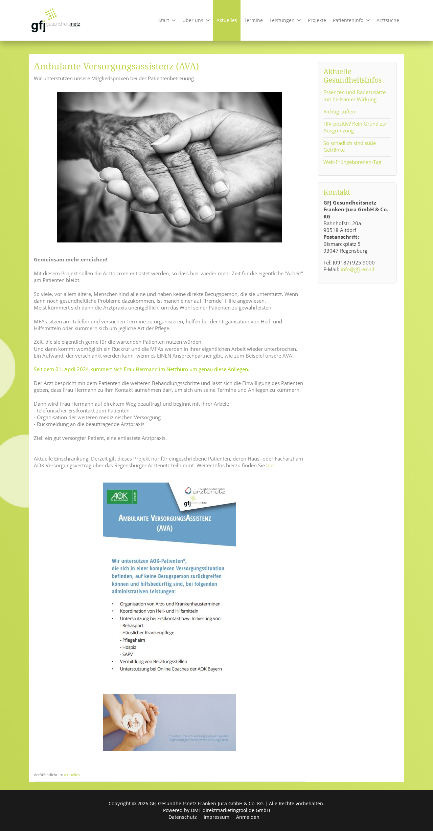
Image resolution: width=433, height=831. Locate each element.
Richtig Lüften (339, 111)
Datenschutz (182, 817)
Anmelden (247, 817)
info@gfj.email (357, 269)
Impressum (216, 817)
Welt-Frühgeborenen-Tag (352, 161)
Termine (253, 20)
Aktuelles (226, 20)
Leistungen (282, 20)
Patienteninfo (348, 20)
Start (163, 20)
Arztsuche (388, 20)
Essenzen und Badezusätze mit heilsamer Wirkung (354, 95)
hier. (271, 465)
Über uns (192, 20)
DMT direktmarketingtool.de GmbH (230, 810)
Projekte (317, 20)
